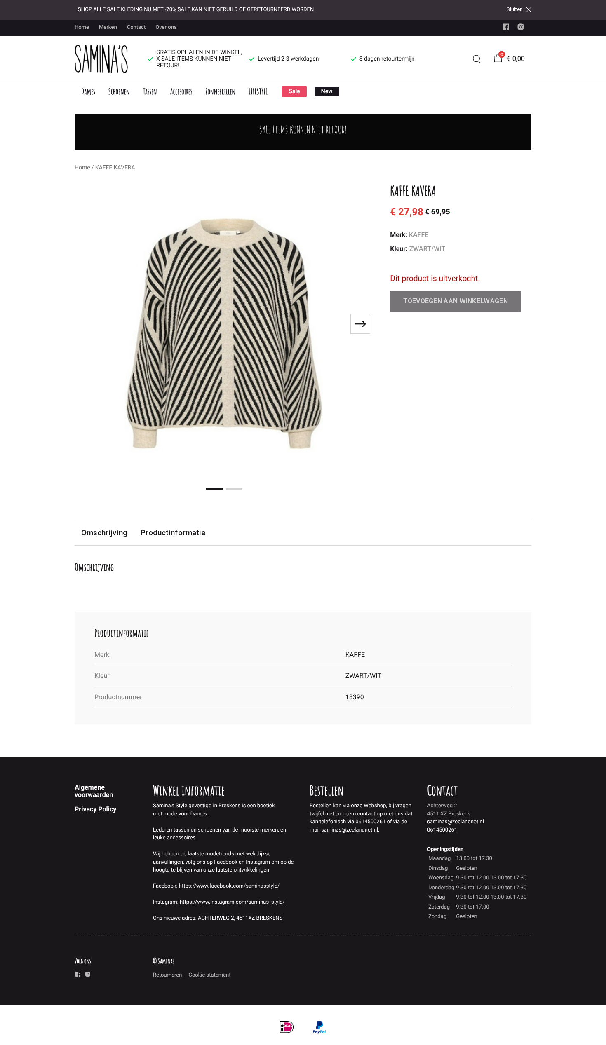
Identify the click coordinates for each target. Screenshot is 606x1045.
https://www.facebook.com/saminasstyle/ (229, 886)
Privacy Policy (95, 809)
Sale (294, 91)
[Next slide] (360, 324)
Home (82, 27)
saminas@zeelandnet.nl (455, 822)
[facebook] (506, 29)
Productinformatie (173, 532)
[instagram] (521, 29)
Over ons (165, 27)
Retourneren (167, 975)
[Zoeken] (476, 59)
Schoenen (119, 91)
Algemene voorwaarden (94, 791)
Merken (108, 27)
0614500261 (442, 830)
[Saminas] (101, 59)
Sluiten (515, 9)
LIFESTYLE (258, 91)
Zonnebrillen (220, 91)
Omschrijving (104, 532)
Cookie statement (209, 975)
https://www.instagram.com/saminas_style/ (232, 902)
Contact (136, 27)
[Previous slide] (88, 324)
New (327, 91)
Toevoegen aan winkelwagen (455, 301)
